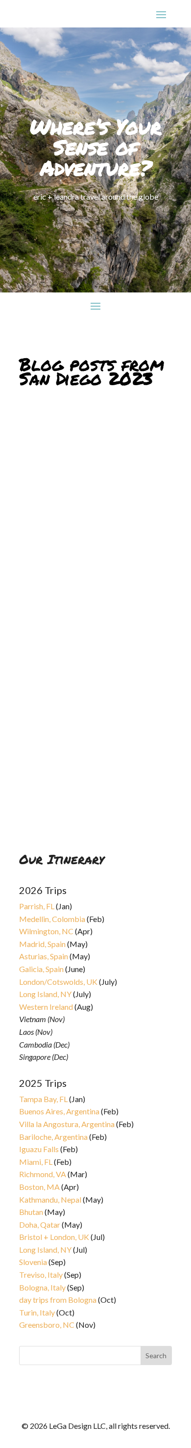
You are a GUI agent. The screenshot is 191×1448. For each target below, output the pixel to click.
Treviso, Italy (41, 1274)
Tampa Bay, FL (43, 1099)
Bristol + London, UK (54, 1236)
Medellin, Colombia (52, 918)
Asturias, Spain (43, 956)
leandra (38, 518)
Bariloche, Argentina (53, 1136)
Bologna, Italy (42, 1287)
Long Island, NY (45, 994)
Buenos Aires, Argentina (59, 1111)
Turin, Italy (37, 1312)
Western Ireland (46, 1006)
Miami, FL (35, 1161)
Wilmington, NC (46, 931)
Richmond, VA (42, 1174)
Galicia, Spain (41, 969)
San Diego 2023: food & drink (82, 797)
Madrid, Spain (42, 943)
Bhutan (31, 1211)
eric (33, 804)
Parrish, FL (36, 906)
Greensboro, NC (46, 1324)
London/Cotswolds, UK (58, 981)
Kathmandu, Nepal (50, 1199)
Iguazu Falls (39, 1149)
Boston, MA (39, 1186)
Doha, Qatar (39, 1224)
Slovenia (33, 1261)
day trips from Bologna (57, 1299)
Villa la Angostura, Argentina (67, 1124)
